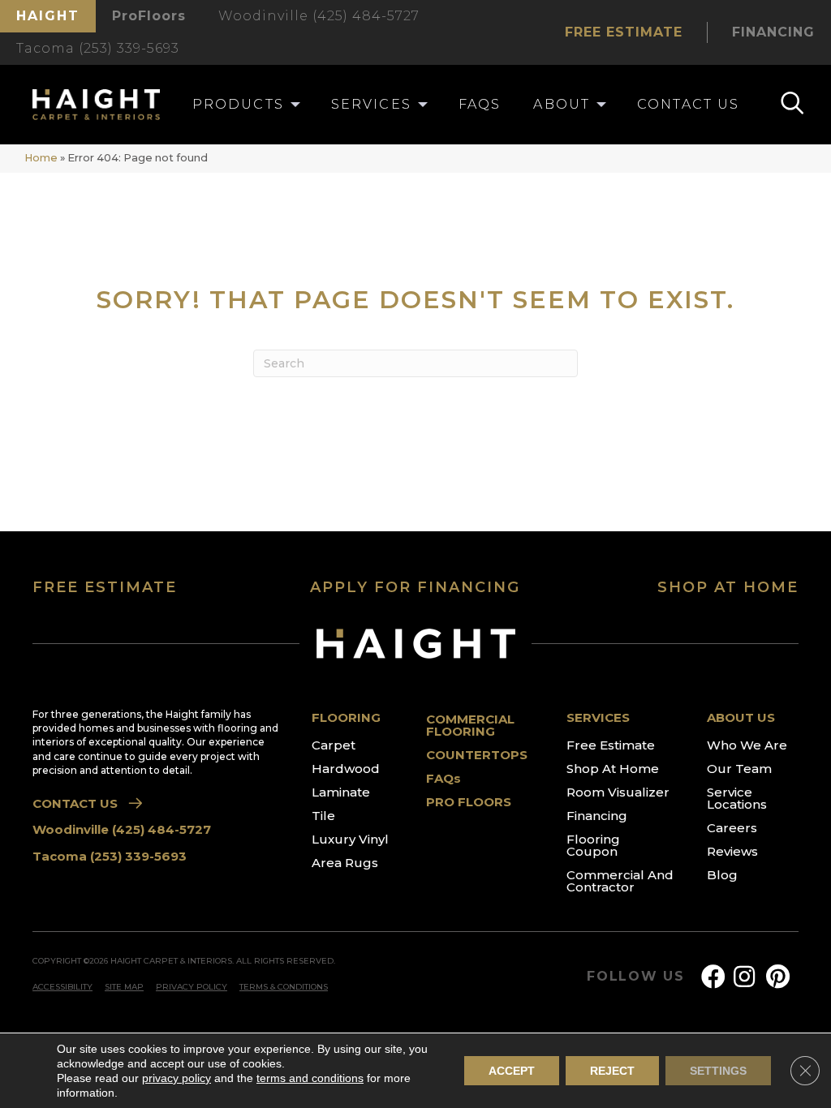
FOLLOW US (636, 976)
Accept (512, 1070)
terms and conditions (310, 1077)
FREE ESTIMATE (104, 587)
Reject (612, 1070)
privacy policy (176, 1077)
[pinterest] (778, 977)
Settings (718, 1070)
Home (41, 158)
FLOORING (346, 717)
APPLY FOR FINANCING (415, 587)
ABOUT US (741, 717)
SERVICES (598, 717)
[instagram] (744, 977)
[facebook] (713, 977)
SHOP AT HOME (728, 587)
